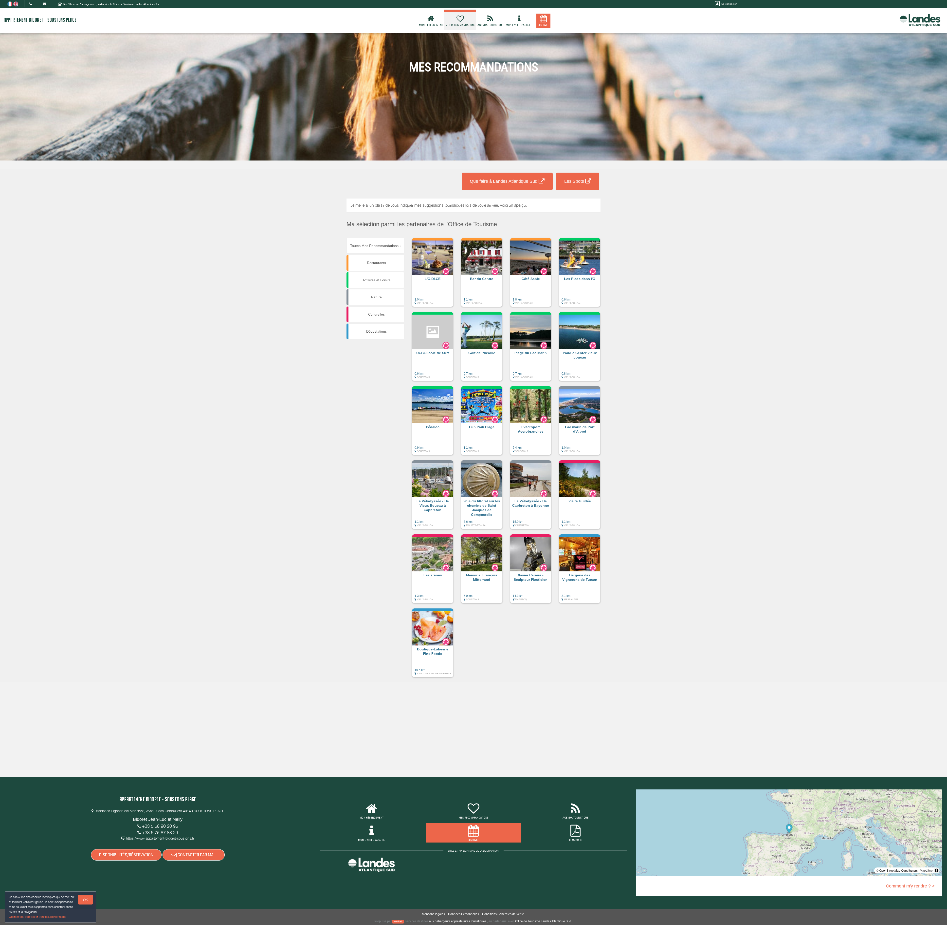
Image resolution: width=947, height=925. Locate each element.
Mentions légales (433, 914)
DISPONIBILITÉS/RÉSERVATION (126, 854)
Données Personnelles (463, 914)
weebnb (398, 921)
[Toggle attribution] (937, 870)
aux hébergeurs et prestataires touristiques (457, 921)
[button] (432, 275)
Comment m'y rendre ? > (910, 886)
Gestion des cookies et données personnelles (37, 917)
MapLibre (926, 870)
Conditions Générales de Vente (503, 914)
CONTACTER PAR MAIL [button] (197, 854)
